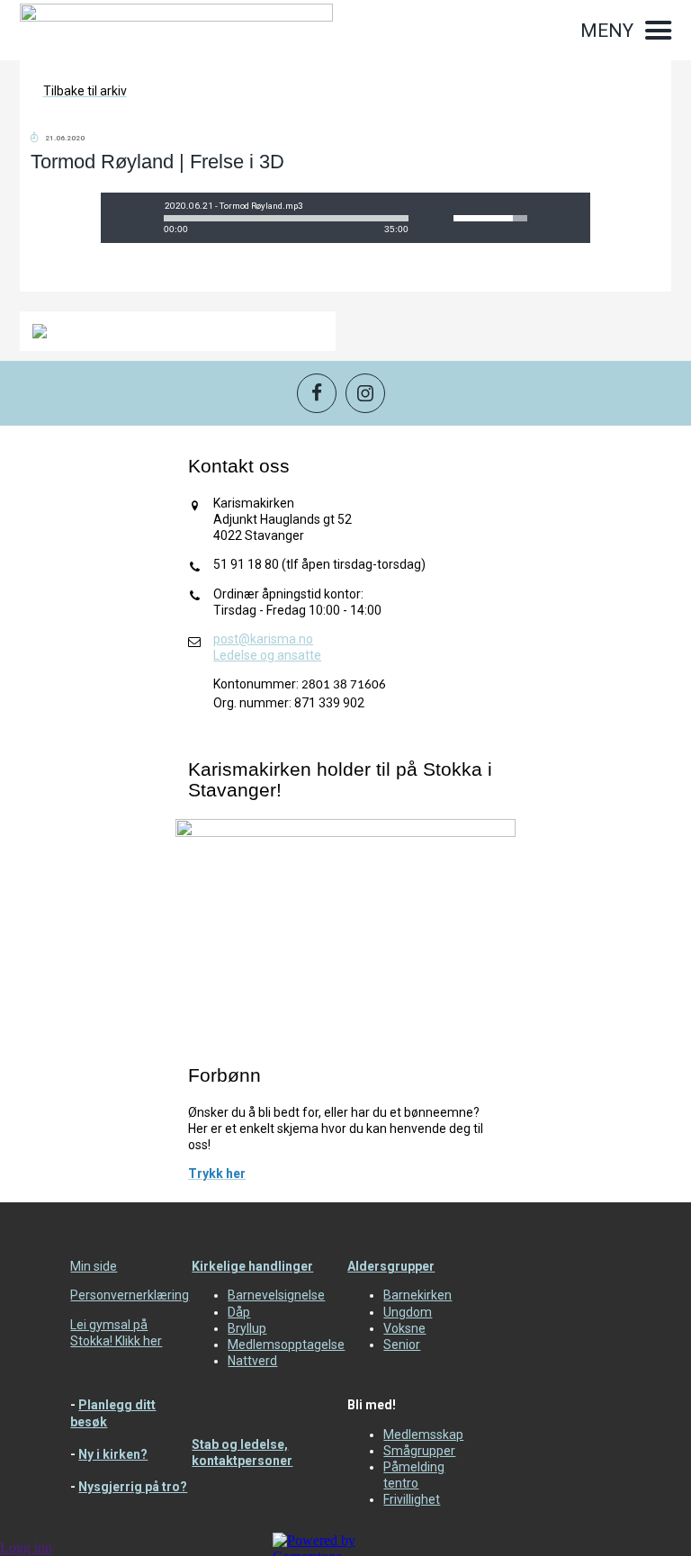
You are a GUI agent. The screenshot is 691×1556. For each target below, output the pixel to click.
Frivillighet (411, 1499)
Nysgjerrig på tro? (132, 1487)
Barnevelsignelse (276, 1295)
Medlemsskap (423, 1434)
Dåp (239, 1312)
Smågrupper (419, 1451)
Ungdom (407, 1312)
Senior (401, 1344)
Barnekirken (417, 1295)
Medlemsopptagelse (286, 1344)
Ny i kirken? (113, 1454)
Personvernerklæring (129, 1295)
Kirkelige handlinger (252, 1266)
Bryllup (247, 1328)
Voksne (404, 1328)
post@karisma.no (263, 639)
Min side (93, 1266)
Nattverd (252, 1361)
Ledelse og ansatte (267, 655)
